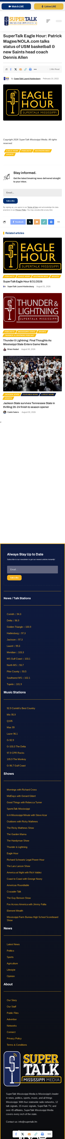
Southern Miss (42, 151)
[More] (35, 69)
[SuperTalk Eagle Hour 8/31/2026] (32, 255)
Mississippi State (26, 332)
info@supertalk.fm (27, 1121)
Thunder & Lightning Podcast (19, 335)
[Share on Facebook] (11, 69)
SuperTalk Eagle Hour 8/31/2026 (22, 281)
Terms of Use (32, 207)
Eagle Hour (12, 151)
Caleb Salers (13, 412)
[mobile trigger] (49, 21)
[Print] (30, 69)
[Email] (20, 69)
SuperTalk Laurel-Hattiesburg (27, 79)
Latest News (47, 394)
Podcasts (26, 151)
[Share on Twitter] (15, 69)
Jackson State (12, 394)
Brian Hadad (13, 349)
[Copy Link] (25, 69)
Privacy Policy (20, 210)
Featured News (30, 394)
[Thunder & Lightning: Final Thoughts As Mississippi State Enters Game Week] (32, 311)
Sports (10, 154)
